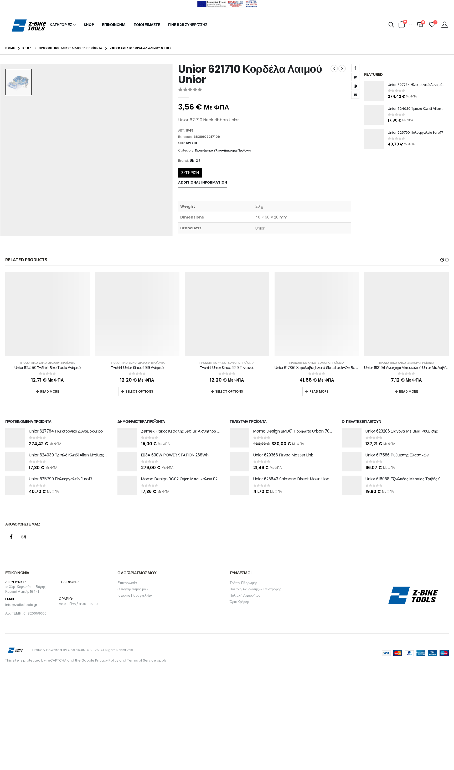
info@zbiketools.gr (21, 604)
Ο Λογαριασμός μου (132, 589)
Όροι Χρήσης (239, 601)
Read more (49, 391)
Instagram (23, 537)
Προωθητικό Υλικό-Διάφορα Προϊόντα (223, 150)
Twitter (355, 77)
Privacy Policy (106, 660)
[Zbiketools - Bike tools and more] (29, 25)
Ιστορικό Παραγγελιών (134, 595)
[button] (442, 260)
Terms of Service (141, 660)
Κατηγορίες (61, 24)
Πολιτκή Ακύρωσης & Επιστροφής (255, 589)
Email (355, 95)
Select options (139, 391)
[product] (374, 91)
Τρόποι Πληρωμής (243, 582)
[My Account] (444, 25)
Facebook (355, 68)
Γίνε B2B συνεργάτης (187, 24)
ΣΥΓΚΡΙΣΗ (190, 172)
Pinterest (355, 86)
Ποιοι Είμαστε (147, 24)
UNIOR (195, 160)
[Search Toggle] (391, 24)
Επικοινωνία (113, 24)
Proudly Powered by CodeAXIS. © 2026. (66, 649)
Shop (89, 24)
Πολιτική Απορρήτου (245, 595)
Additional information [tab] (202, 182)
